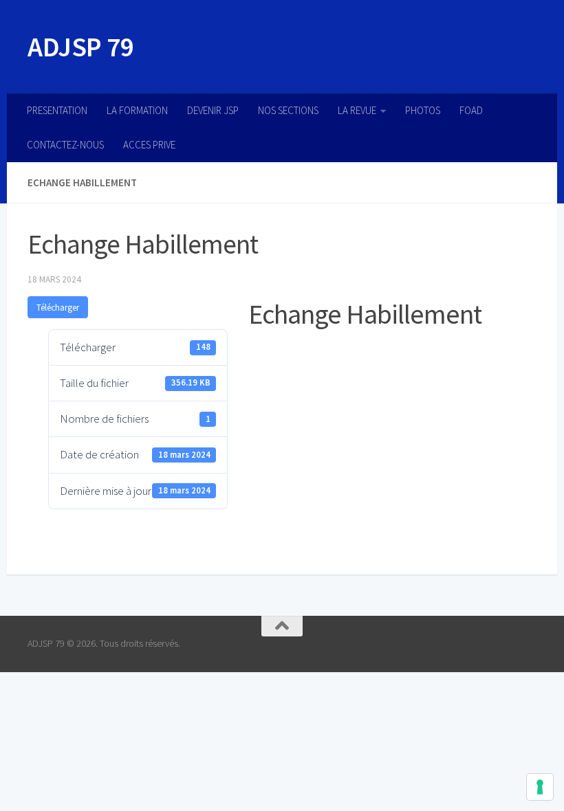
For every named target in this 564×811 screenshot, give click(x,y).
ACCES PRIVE (149, 144)
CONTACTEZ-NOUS (65, 144)
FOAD (471, 110)
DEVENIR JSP (213, 110)
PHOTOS (422, 110)
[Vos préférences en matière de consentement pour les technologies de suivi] (540, 787)
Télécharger (57, 307)
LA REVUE (357, 110)
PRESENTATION (57, 110)
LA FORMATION (137, 110)
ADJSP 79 (80, 47)
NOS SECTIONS (288, 110)
